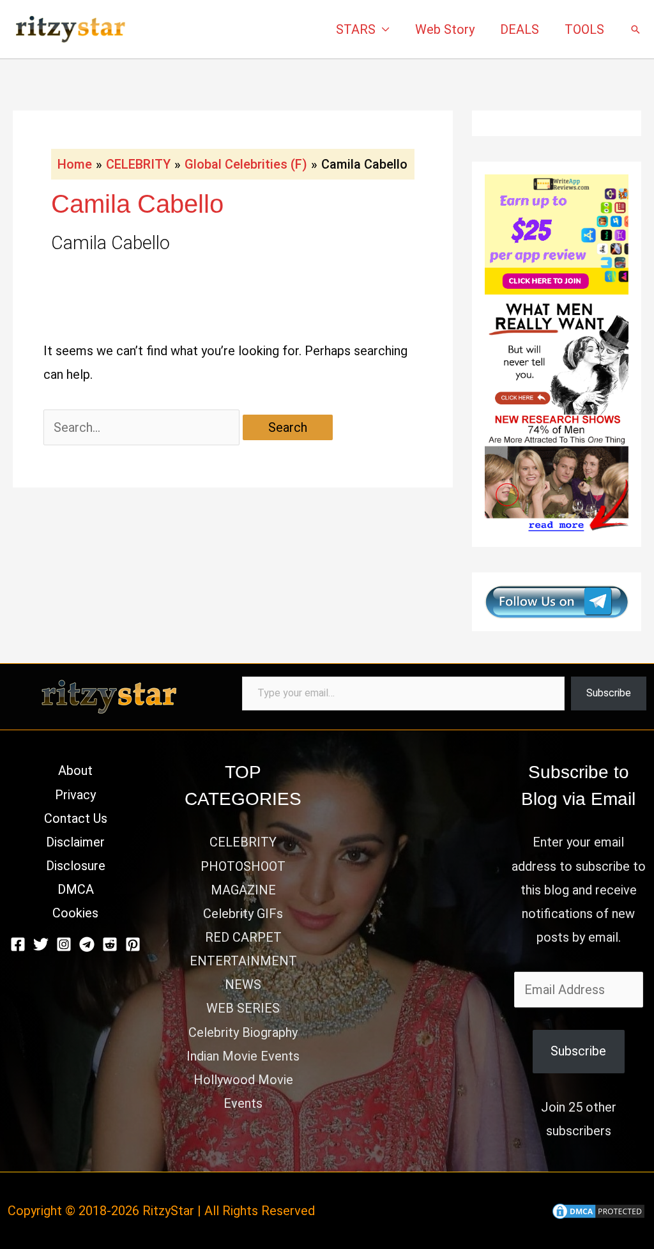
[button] (635, 29)
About (75, 770)
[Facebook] (18, 944)
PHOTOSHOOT (243, 866)
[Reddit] (110, 944)
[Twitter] (41, 944)
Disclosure (75, 865)
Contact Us (75, 818)
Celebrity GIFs (243, 913)
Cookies (75, 913)
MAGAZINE (243, 890)
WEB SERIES (243, 1008)
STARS (356, 29)
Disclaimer (75, 842)
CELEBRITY (243, 842)
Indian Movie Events (243, 1056)
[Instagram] (64, 944)
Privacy (75, 794)
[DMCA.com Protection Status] (598, 1210)
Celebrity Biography (243, 1032)
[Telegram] (87, 944)
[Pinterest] (133, 944)
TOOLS (584, 29)
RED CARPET (243, 937)
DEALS (519, 29)
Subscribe (608, 693)
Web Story (445, 29)
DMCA (75, 889)
